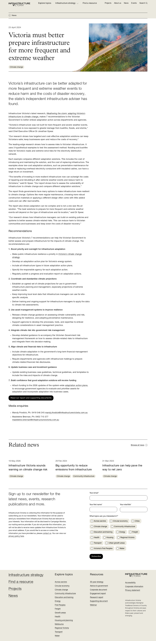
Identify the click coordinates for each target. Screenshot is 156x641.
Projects (108, 3)
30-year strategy (96, 582)
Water (57, 636)
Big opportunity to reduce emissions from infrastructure (74, 467)
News (126, 3)
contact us (47, 533)
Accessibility (130, 583)
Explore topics (44, 3)
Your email (94, 493)
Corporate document (98, 590)
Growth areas (60, 613)
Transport (58, 632)
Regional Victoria (62, 628)
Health (57, 617)
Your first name (96, 505)
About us (117, 3)
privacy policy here (16, 536)
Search (142, 3)
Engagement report (98, 593)
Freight (58, 609)
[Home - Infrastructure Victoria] (19, 4)
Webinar (93, 605)
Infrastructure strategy (26, 575)
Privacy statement (132, 590)
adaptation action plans (76, 386)
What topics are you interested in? (104, 516)
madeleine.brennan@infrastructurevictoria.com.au (35, 420)
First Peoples (60, 605)
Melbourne (59, 624)
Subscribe (96, 557)
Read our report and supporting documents (31, 398)
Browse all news (137, 445)
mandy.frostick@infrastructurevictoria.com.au (66, 413)
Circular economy (62, 586)
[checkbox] (92, 521)
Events (134, 3)
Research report (96, 597)
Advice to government (99, 586)
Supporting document (99, 601)
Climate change (16, 67)
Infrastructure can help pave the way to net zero (122, 467)
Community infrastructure (83, 476)
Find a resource (90, 3)
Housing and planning (64, 620)
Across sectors (61, 582)
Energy (58, 601)
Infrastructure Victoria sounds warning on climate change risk (28, 467)
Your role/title (125, 505)
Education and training (64, 597)
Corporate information (134, 587)
